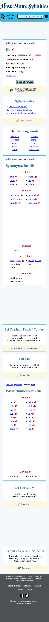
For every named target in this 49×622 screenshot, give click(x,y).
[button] (41, 17)
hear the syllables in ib (32, 414)
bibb (30, 402)
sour (34, 143)
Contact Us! (26, 568)
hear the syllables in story (35, 199)
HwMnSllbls (24, 6)
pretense (14, 199)
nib (30, 421)
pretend (32, 195)
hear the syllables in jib (14, 417)
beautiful (14, 136)
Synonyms (18, 43)
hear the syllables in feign (36, 177)
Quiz (33, 43)
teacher (34, 136)
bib (11, 402)
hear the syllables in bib (15, 402)
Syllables (9, 159)
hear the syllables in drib (34, 406)
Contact (38, 586)
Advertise (27, 586)
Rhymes (27, 43)
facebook (22, 596)
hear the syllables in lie (33, 181)
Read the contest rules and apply (24, 348)
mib (12, 421)
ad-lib (13, 476)
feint (12, 180)
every (14, 146)
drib (30, 406)
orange (34, 140)
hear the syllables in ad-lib (18, 476)
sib (29, 425)
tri (29, 429)
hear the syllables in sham (17, 184)
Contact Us (20, 91)
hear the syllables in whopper (39, 203)
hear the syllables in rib (15, 425)
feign (30, 177)
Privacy (29, 589)
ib (29, 413)
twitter (27, 596)
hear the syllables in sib (33, 425)
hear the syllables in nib (34, 421)
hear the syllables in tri (33, 429)
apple (15, 143)
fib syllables (13, 49)
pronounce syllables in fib (22, 72)
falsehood (14, 195)
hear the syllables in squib (17, 429)
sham (12, 184)
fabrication (15, 261)
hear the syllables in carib (36, 476)
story (30, 199)
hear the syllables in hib (16, 414)
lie (29, 180)
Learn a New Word (25, 82)
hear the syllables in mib (16, 421)
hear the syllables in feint (17, 181)
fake (12, 177)
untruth (13, 203)
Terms (20, 589)
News (18, 586)
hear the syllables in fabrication (23, 261)
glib (30, 410)
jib (11, 417)
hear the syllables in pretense (20, 199)
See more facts (24, 375)
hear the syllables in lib (33, 417)
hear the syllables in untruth (19, 203)
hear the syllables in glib (34, 410)
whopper (32, 203)
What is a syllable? (18, 106)
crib (12, 406)
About (10, 586)
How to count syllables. (21, 110)
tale (30, 184)
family (15, 149)
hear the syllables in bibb (35, 402)
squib (12, 429)
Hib (11, 413)
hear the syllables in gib (15, 410)
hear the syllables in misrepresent (30, 264)
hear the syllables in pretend (38, 195)
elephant (15, 140)
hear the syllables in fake (16, 177)
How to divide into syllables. (23, 113)
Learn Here (25, 504)
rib (11, 425)
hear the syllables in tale (34, 184)
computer (34, 146)
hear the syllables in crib (16, 406)
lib (29, 417)
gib (11, 410)
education (34, 149)
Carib (30, 476)
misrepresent (34, 260)
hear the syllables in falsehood (22, 195)
